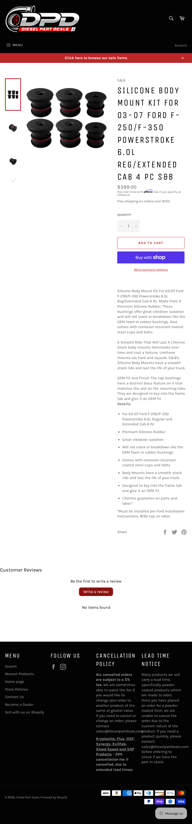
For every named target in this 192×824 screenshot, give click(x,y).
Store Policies (16, 689)
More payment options (151, 269)
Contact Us (14, 697)
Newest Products (19, 674)
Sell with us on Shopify (24, 712)
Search (11, 666)
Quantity (124, 215)
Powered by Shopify (53, 797)
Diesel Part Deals (27, 797)
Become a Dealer (19, 704)
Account (181, 45)
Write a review (96, 591)
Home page (14, 681)
